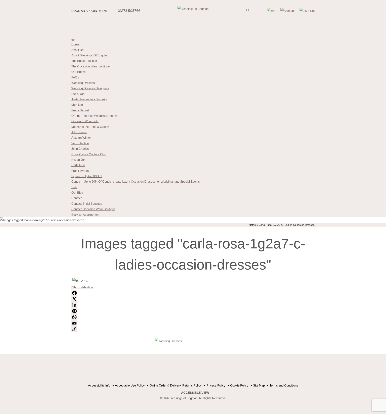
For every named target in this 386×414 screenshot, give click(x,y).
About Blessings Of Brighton (89, 55)
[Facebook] (193, 293)
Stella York (78, 94)
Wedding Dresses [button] (83, 82)
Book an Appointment (89, 10)
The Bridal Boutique (84, 60)
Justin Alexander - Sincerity (89, 99)
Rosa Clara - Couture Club (88, 154)
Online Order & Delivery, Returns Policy (176, 385)
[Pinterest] (193, 311)
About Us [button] (77, 50)
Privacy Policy (215, 385)
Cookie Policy (239, 385)
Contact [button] (76, 198)
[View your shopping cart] (271, 10)
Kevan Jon (78, 159)
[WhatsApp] (193, 317)
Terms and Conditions (284, 385)
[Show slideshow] (82, 287)
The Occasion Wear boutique (90, 66)
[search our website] (247, 12)
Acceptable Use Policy (130, 385)
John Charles (80, 148)
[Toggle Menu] (73, 40)
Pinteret (199, 371)
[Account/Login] (287, 10)
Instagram (209, 371)
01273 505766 (129, 10)
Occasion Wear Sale (85, 121)
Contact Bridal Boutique (86, 203)
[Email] (193, 323)
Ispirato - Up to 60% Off (86, 176)
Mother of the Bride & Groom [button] (90, 126)
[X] (193, 299)
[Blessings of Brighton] (193, 8)
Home (75, 44)
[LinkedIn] (193, 305)
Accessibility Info (99, 385)
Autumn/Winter (81, 137)
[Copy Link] (193, 329)
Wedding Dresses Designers (90, 88)
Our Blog (77, 192)
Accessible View (195, 392)
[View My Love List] (307, 10)
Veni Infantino (80, 143)
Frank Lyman (80, 170)
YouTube (189, 371)
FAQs (75, 77)
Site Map (259, 385)
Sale (74, 187)
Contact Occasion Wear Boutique (93, 209)
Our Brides (78, 71)
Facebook (179, 371)
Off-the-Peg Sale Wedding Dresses (94, 115)
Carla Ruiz (78, 165)
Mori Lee (77, 104)
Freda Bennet (80, 110)
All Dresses (79, 132)
